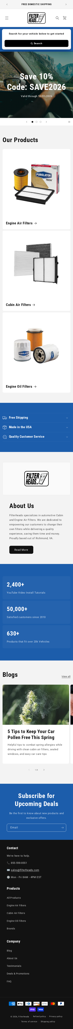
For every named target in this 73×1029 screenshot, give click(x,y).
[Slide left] (29, 770)
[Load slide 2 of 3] (36, 122)
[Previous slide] (26, 122)
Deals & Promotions (18, 973)
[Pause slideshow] (69, 122)
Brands (11, 928)
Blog (9, 950)
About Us (12, 958)
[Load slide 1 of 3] (32, 122)
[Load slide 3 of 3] (41, 122)
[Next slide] (46, 122)
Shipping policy (48, 1022)
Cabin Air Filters (18, 305)
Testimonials (14, 966)
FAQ (9, 981)
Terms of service (29, 1022)
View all (66, 676)
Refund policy (39, 1016)
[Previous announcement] (7, 4)
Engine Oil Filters (19, 386)
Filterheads (23, 1017)
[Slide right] (44, 770)
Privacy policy (55, 1016)
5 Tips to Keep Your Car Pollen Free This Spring (31, 734)
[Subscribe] (62, 828)
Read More (21, 549)
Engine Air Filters (19, 223)
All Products (14, 897)
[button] (7, 18)
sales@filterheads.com (25, 870)
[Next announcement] (66, 4)
